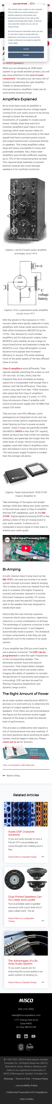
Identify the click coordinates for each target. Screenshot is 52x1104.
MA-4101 (8, 579)
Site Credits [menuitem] (27, 1099)
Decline (26, 55)
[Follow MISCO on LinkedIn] (26, 1036)
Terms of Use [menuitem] (23, 1078)
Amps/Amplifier (27, 765)
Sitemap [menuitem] (8, 1078)
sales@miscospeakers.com (26, 1015)
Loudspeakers (14, 765)
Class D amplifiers (12, 368)
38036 (18, 431)
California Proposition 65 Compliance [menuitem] (27, 1092)
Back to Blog (13, 775)
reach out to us (11, 742)
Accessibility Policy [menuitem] (27, 1085)
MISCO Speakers (14, 63)
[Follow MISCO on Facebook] (19, 1036)
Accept (26, 49)
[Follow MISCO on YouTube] (34, 1036)
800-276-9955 (26, 1009)
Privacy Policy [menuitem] (40, 1078)
